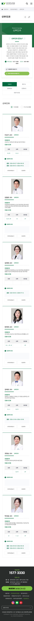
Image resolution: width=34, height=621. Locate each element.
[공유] (25, 17)
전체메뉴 (31, 3)
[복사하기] (29, 17)
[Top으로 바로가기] (31, 616)
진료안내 (6, 9)
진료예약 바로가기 (12, 69)
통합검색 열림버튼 (27, 3)
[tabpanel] (17, 329)
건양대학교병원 (8, 4)
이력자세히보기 (10, 170)
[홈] (2, 9)
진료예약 (23, 170)
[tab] (9, 84)
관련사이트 (6, 607)
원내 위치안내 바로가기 (13, 73)
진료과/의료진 (13, 9)
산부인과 (21, 9)
